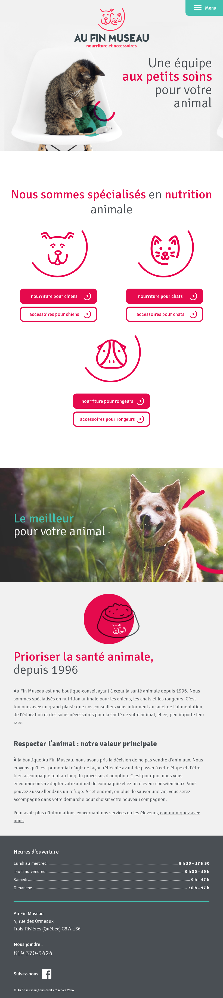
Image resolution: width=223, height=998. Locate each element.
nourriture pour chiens (54, 296)
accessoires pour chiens (54, 314)
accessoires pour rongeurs (107, 419)
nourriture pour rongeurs (107, 401)
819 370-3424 (33, 953)
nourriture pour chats (160, 296)
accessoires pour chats (160, 314)
